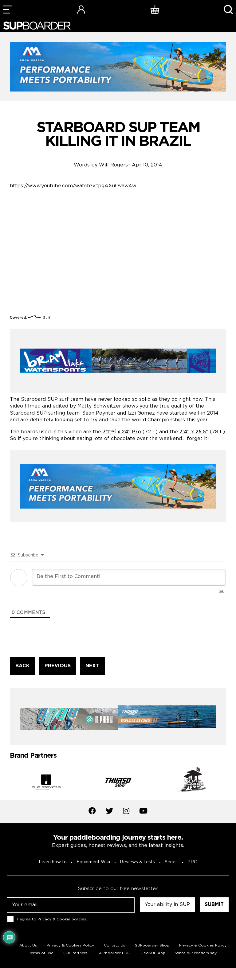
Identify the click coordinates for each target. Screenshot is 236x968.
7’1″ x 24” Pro (121, 432)
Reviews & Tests (137, 862)
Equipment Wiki (93, 862)
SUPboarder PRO (114, 953)
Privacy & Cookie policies (61, 919)
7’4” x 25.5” (193, 432)
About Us (28, 945)
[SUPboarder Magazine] (37, 25)
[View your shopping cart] (154, 9)
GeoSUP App (152, 953)
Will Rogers (113, 165)
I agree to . (52, 919)
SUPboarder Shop (152, 945)
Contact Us (114, 945)
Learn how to (53, 862)
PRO (192, 862)
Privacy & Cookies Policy (70, 945)
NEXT (92, 666)
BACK (22, 666)
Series (171, 862)
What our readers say (196, 953)
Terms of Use (41, 953)
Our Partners (75, 953)
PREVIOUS (58, 666)
